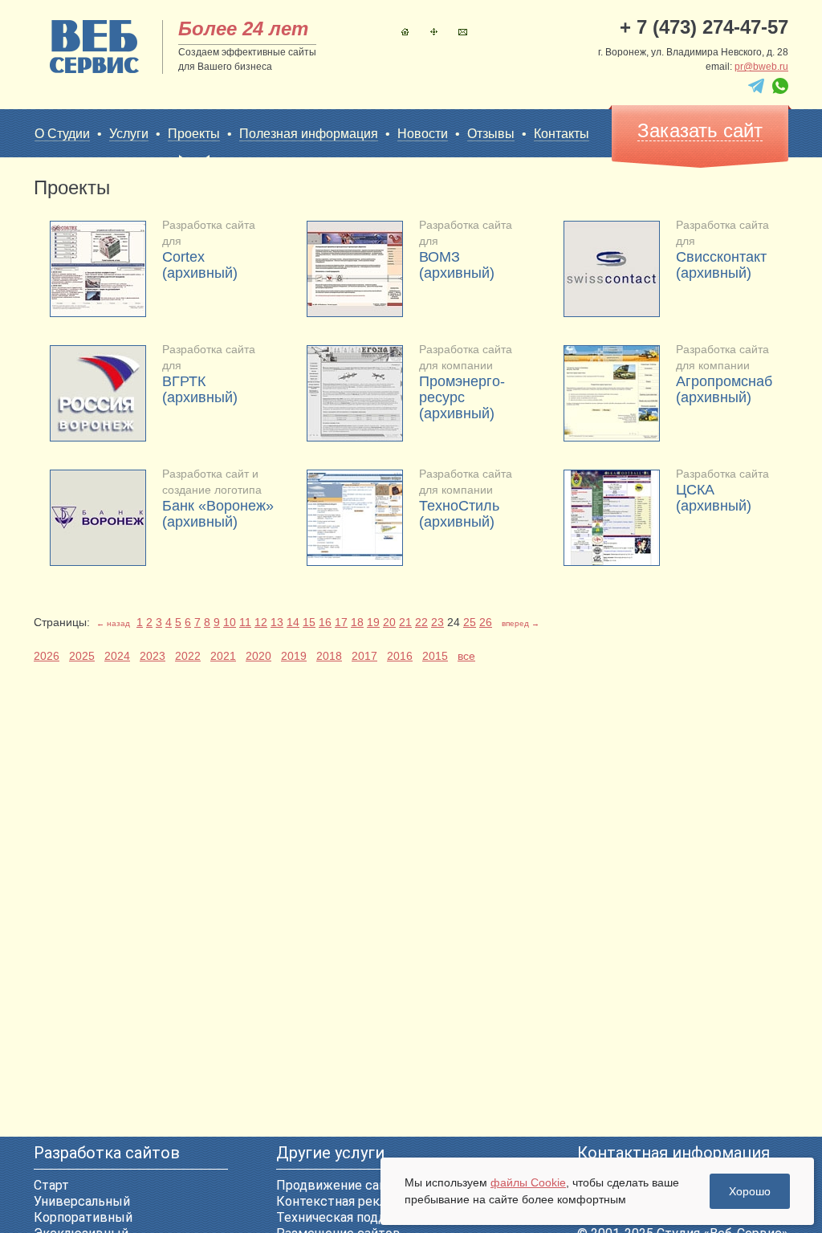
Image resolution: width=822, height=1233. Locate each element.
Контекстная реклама (342, 1201)
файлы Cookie (528, 1182)
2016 (400, 655)
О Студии (62, 133)
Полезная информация (308, 133)
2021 (223, 655)
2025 (82, 655)
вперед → (520, 623)
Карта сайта (434, 31)
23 (437, 622)
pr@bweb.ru (761, 66)
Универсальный (82, 1201)
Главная (405, 31)
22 (421, 622)
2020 (258, 655)
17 (341, 622)
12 (260, 622)
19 (373, 622)
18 (357, 622)
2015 (435, 655)
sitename (94, 46)
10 (229, 622)
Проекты (194, 133)
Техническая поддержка (350, 1217)
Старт (51, 1185)
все (466, 655)
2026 (46, 655)
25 (469, 622)
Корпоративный (83, 1217)
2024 (117, 655)
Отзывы (491, 133)
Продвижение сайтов (342, 1185)
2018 (329, 655)
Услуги (129, 133)
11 (245, 622)
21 (405, 622)
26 (485, 622)
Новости (422, 133)
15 (309, 622)
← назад (113, 623)
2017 (364, 655)
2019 (294, 655)
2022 (188, 655)
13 (277, 622)
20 (389, 622)
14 (293, 622)
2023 (152, 655)
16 (325, 622)
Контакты (463, 31)
